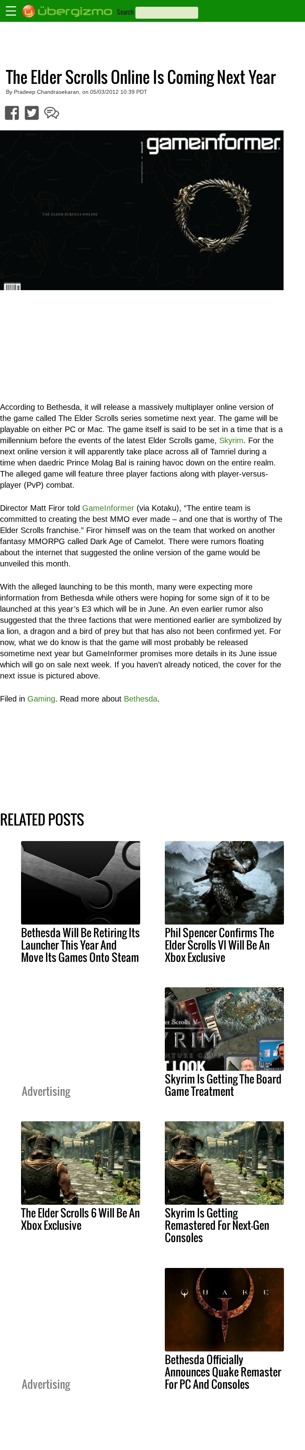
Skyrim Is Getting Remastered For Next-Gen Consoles (217, 1225)
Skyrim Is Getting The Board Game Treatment (223, 1085)
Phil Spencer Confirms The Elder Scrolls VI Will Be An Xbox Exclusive (219, 945)
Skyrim (231, 440)
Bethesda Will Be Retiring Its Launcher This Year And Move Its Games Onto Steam (80, 945)
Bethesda (140, 698)
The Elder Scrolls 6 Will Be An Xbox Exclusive (80, 1219)
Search (125, 12)
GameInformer (108, 508)
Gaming (41, 698)
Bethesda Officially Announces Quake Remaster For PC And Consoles (223, 1371)
